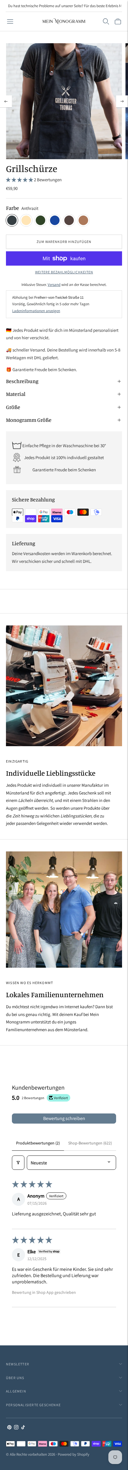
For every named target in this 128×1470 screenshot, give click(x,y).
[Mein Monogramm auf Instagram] (16, 1428)
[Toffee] (69, 220)
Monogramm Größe (28, 419)
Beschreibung (22, 381)
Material (15, 394)
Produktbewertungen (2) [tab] (38, 1143)
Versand (54, 284)
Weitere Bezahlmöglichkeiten (64, 272)
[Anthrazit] (12, 220)
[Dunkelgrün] (40, 220)
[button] (20, 179)
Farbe (12, 208)
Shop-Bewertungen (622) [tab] (90, 1143)
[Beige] (26, 220)
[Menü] (10, 21)
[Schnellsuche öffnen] (106, 21)
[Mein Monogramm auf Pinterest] (9, 1428)
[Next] (122, 101)
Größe (13, 407)
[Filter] (18, 1162)
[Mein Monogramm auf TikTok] (23, 1428)
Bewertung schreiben (64, 1118)
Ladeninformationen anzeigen (36, 310)
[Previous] (6, 101)
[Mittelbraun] (83, 220)
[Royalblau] (55, 220)
